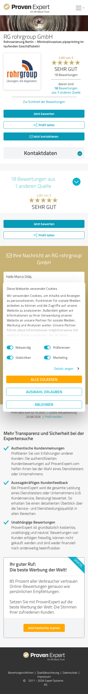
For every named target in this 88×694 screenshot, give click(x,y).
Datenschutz (70, 673)
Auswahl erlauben (44, 391)
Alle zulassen (44, 379)
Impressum (44, 677)
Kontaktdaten (40, 153)
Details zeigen (63, 368)
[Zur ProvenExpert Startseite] (27, 9)
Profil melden (53, 417)
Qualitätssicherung (48, 673)
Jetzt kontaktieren (45, 136)
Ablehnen (44, 404)
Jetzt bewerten (44, 113)
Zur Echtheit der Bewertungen (44, 101)
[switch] (47, 347)
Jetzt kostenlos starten (44, 628)
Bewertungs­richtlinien (21, 673)
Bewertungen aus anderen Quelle (66, 90)
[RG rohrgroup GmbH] (22, 71)
